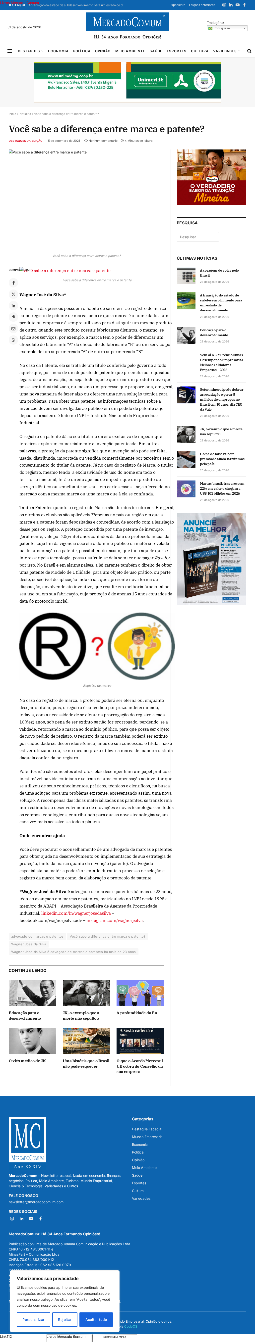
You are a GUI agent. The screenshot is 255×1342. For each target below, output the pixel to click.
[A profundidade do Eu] (140, 993)
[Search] (249, 51)
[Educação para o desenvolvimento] (32, 993)
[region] (65, 1301)
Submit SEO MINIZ (114, 1336)
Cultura (200, 51)
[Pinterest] (13, 317)
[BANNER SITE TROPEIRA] (211, 203)
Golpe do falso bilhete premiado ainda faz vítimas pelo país (222, 459)
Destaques (29, 51)
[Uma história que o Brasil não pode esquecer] (86, 1041)
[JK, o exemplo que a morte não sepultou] (86, 993)
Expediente (177, 5)
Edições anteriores (202, 5)
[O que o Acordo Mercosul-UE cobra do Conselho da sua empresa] (140, 1041)
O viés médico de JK (27, 1060)
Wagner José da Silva (28, 944)
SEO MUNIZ (23, 1336)
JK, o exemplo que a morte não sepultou (81, 1015)
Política (82, 51)
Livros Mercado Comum (19, 2)
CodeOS (130, 1326)
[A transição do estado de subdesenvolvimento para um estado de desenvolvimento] (186, 300)
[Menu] (9, 51)
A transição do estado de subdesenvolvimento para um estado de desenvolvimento (78, 5)
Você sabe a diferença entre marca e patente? (107, 936)
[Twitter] (13, 294)
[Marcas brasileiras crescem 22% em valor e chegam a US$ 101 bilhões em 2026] (186, 488)
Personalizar (33, 1319)
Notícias (25, 114)
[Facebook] (13, 283)
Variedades (225, 51)
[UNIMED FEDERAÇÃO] (127, 82)
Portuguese (221, 28)
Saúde (156, 51)
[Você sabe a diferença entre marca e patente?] (86, 200)
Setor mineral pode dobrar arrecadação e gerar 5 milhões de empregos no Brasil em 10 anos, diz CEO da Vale (221, 399)
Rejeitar (64, 1319)
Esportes (176, 51)
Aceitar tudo (96, 1319)
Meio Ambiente (130, 51)
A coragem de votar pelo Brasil (219, 273)
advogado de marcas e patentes (37, 936)
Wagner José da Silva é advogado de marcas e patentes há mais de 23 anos (73, 952)
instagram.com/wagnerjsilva (114, 920)
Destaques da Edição (25, 141)
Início (12, 114)
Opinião (103, 51)
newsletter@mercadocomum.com (36, 1202)
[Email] (13, 328)
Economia (58, 51)
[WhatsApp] (13, 340)
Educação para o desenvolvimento (25, 1015)
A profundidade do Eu (137, 1012)
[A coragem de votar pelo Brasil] (186, 275)
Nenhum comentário (103, 141)
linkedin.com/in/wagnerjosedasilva (76, 913)
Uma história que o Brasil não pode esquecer (86, 1063)
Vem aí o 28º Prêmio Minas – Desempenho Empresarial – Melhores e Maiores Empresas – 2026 (223, 362)
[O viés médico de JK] (32, 1041)
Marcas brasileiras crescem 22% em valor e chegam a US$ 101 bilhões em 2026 (222, 488)
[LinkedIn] (13, 305)
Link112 (6, 1336)
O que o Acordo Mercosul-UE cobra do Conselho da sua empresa (140, 1066)
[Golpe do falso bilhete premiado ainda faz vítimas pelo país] (186, 459)
